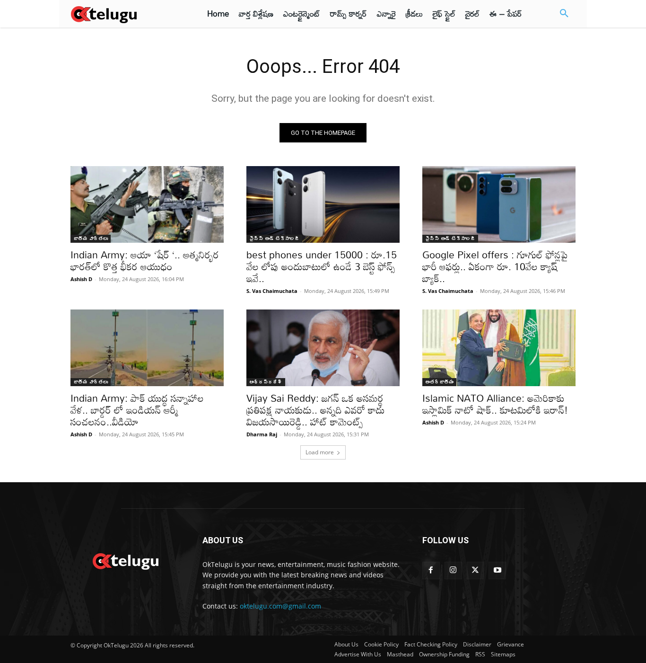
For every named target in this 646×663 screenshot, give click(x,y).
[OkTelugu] (125, 13)
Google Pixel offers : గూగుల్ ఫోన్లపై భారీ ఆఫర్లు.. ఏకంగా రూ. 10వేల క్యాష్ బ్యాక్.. (495, 266)
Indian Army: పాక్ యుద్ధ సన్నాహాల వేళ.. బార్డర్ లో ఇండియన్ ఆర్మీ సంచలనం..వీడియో (137, 410)
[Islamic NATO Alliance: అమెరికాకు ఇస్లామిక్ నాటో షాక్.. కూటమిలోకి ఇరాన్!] (499, 347)
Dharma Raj (261, 434)
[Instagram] (453, 570)
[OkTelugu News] (125, 560)
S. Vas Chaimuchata (271, 290)
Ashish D (81, 279)
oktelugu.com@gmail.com (280, 605)
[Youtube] (497, 570)
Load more (320, 452)
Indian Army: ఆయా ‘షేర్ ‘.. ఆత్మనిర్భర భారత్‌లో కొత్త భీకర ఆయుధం (144, 260)
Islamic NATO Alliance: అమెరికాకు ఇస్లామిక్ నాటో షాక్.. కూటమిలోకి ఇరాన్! (495, 404)
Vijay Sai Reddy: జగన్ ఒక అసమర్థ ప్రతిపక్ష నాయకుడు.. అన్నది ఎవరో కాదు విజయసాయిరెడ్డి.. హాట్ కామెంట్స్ (315, 410)
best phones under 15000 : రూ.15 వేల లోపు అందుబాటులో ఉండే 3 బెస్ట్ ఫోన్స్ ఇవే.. (321, 266)
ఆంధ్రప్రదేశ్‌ (265, 382)
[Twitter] (475, 570)
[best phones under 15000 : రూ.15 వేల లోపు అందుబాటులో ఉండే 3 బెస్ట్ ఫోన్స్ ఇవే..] (323, 204)
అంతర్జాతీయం (439, 382)
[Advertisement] (612, 175)
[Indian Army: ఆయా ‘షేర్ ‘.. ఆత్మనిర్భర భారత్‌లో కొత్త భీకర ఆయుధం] (147, 204)
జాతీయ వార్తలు (90, 238)
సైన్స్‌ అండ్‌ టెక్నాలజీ (274, 238)
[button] (564, 13)
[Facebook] (431, 570)
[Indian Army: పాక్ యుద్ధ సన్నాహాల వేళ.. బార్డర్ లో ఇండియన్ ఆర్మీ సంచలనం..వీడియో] (147, 347)
